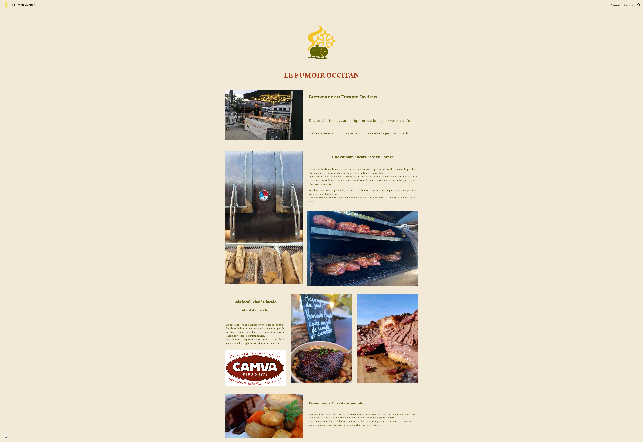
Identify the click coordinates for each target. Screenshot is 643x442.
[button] (639, 5)
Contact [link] (628, 4)
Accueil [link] (615, 4)
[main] (321, 74)
